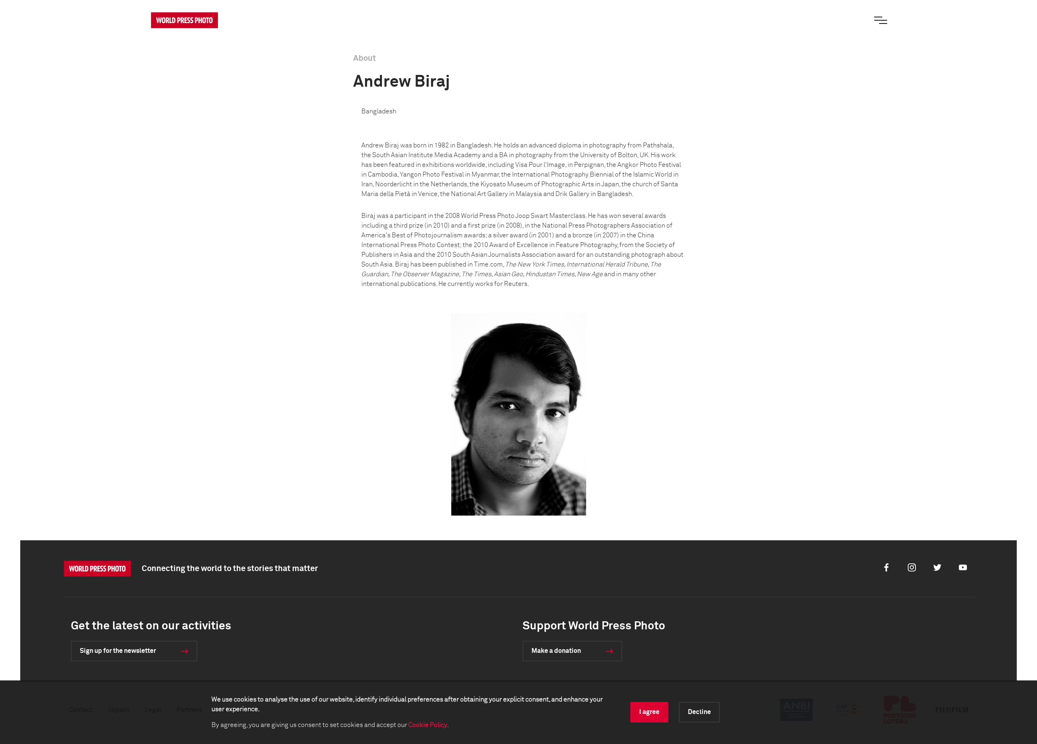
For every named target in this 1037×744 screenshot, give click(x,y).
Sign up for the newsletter (118, 651)
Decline (699, 712)
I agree (649, 712)
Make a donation (556, 651)
